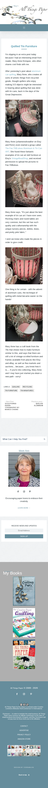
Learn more (23, 508)
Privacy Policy (24, 735)
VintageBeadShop (20, 158)
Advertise (24, 730)
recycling (27, 387)
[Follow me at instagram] (24, 491)
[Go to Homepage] (24, 13)
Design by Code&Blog (24, 767)
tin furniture (11, 391)
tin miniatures (26, 391)
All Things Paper (10, 707)
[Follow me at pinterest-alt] (30, 491)
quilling (16, 387)
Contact (24, 726)
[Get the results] (43, 439)
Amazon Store (24, 739)
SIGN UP (24, 536)
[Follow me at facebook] (18, 491)
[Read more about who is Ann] (24, 486)
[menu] (24, 27)
